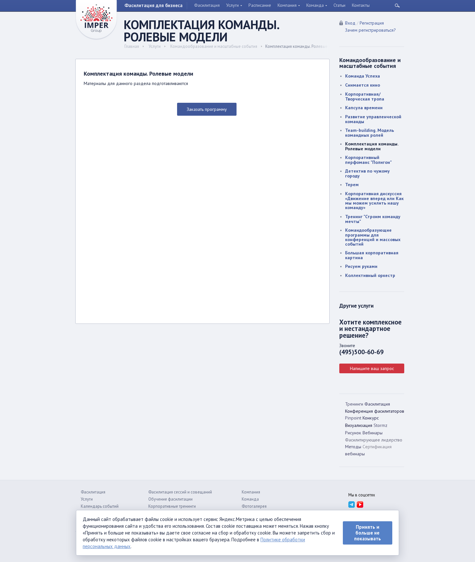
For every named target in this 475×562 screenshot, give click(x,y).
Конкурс (371, 418)
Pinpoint (353, 418)
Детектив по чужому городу (367, 173)
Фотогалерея (254, 506)
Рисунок (353, 433)
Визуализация (358, 425)
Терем (352, 184)
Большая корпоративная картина (371, 255)
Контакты (361, 5)
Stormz (380, 425)
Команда (315, 5)
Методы (353, 447)
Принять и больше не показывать (367, 533)
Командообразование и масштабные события (213, 46)
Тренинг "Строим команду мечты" (372, 219)
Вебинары (373, 433)
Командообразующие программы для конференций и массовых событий (372, 237)
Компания (287, 5)
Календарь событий (100, 506)
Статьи (339, 5)
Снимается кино (362, 85)
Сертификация (377, 447)
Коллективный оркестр (370, 275)
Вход (350, 23)
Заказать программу (207, 109)
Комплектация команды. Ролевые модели (371, 146)
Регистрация (372, 23)
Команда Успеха (362, 76)
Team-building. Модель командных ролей (369, 132)
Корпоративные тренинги (172, 506)
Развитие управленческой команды (373, 119)
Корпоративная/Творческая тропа (364, 96)
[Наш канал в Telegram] (351, 504)
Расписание (259, 5)
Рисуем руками (361, 266)
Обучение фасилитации (170, 499)
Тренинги (354, 404)
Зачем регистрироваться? (370, 30)
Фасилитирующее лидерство (373, 440)
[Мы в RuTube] (360, 504)
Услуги (232, 5)
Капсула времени (364, 108)
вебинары (355, 454)
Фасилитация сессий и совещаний (180, 492)
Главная (131, 46)
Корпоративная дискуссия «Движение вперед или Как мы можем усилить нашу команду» (374, 200)
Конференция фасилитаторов (374, 411)
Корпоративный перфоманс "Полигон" (368, 159)
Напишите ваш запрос (372, 368)
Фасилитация (207, 5)
